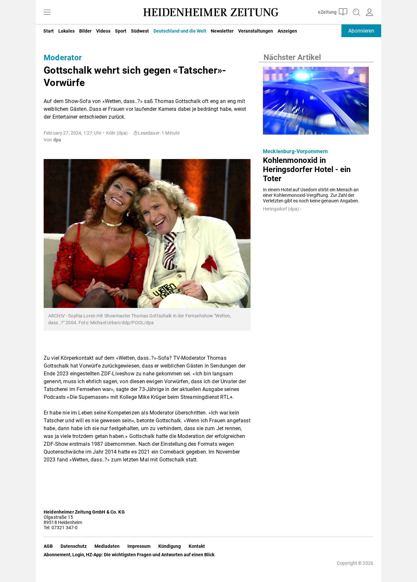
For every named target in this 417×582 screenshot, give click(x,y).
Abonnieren (361, 31)
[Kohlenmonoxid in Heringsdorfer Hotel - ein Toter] (316, 102)
